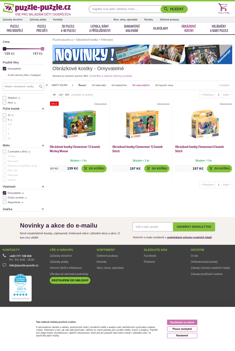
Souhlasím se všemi (182, 322)
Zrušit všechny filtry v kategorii (24, 75)
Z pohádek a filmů (19, 151)
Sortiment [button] (106, 250)
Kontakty (58, 19)
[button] (174, 9)
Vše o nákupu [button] (61, 250)
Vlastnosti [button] (9, 186)
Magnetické (15, 202)
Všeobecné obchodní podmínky (69, 274)
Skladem (14, 97)
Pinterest (149, 261)
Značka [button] (7, 209)
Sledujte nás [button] (155, 250)
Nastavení (182, 335)
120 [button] (61, 94)
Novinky (148, 19)
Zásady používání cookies (207, 274)
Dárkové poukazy (169, 19)
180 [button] (67, 94)
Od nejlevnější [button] (99, 85)
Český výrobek (17, 197)
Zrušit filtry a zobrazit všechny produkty (111, 75)
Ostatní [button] (197, 250)
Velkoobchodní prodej (204, 261)
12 (10, 115)
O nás (194, 255)
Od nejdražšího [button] (119, 85)
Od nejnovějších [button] (141, 85)
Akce (12, 102)
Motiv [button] (6, 145)
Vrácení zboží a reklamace (66, 267)
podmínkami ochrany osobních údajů (189, 237)
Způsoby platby (38, 19)
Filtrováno (107, 39)
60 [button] (54, 94)
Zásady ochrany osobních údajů (210, 267)
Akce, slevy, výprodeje (125, 19)
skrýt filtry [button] (60, 85)
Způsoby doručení (13, 19)
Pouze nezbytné (182, 328)
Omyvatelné (14, 68)
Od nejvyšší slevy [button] (164, 85)
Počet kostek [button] (11, 108)
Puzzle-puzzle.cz (63, 39)
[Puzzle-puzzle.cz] (37, 9)
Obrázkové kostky (87, 39)
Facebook (150, 255)
